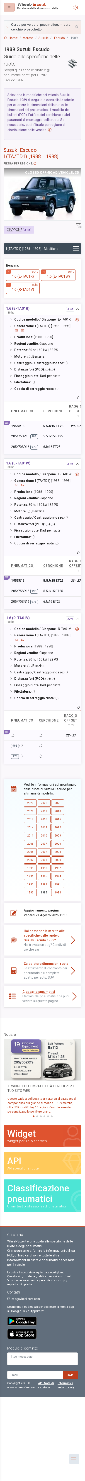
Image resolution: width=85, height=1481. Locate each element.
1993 (30, 884)
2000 (58, 860)
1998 (44, 868)
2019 (44, 811)
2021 (58, 803)
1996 (30, 876)
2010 (44, 835)
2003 (58, 851)
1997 (58, 868)
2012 (58, 827)
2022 (44, 803)
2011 (30, 835)
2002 (30, 860)
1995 (44, 876)
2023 (30, 803)
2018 (58, 811)
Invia (70, 1375)
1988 (58, 892)
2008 (30, 843)
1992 (44, 884)
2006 (58, 843)
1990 (30, 892)
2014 (30, 827)
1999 (30, 868)
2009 (58, 835)
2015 (58, 819)
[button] (42, 27)
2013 (44, 827)
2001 (44, 860)
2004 (44, 851)
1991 (58, 884)
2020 (30, 811)
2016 (44, 819)
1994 (58, 876)
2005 (30, 851)
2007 (44, 843)
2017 (30, 819)
